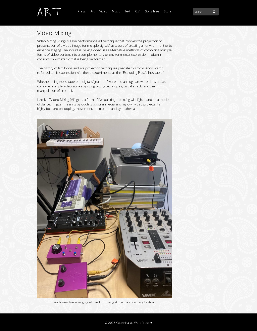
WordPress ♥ (143, 323)
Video (103, 11)
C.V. (137, 11)
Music (116, 11)
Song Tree (152, 11)
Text (127, 11)
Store (167, 11)
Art (93, 11)
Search (215, 12)
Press (82, 11)
